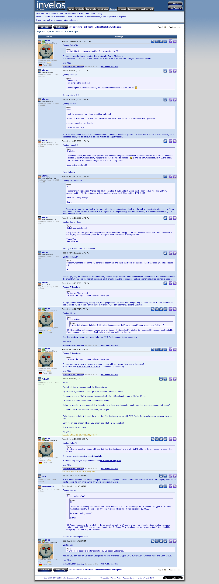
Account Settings (129, 578)
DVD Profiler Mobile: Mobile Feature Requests (103, 27)
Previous (172, 27)
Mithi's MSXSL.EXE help (88, 366)
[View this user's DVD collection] (165, 43)
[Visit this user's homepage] (161, 43)
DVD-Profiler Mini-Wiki (109, 66)
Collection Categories (111, 460)
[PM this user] (153, 43)
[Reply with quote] (175, 43)
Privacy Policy (116, 578)
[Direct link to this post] (171, 43)
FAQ (152, 578)
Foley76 (45, 379)
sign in (67, 20)
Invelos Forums (75, 27)
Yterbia (45, 70)
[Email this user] (157, 43)
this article (97, 456)
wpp (44, 476)
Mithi (47, 41)
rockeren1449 (48, 487)
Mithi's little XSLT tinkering (73, 66)
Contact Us (104, 578)
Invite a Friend (143, 578)
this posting (99, 56)
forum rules (84, 13)
